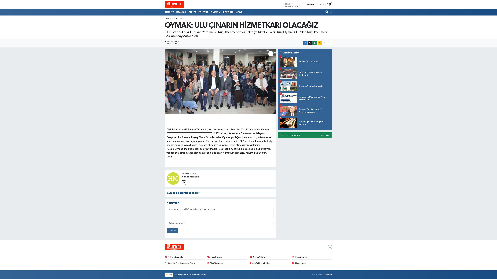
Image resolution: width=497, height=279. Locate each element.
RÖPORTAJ (228, 12)
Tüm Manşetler (216, 263)
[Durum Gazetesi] (174, 4)
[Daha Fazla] (320, 43)
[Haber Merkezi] (173, 178)
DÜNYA (192, 12)
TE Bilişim (328, 275)
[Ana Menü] (330, 12)
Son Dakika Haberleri (261, 263)
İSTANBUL (181, 12)
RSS (170, 275)
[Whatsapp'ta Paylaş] (314, 43)
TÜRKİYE (169, 12)
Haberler (169, 19)
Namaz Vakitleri (259, 257)
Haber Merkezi (190, 176)
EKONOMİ (216, 12)
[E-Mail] (184, 182)
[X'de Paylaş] (310, 43)
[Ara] (327, 12)
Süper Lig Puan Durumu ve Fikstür (181, 263)
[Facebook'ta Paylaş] (305, 43)
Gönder (172, 231)
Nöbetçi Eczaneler (176, 257)
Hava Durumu (216, 257)
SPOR (239, 12)
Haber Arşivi (300, 263)
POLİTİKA (203, 12)
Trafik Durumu (301, 257)
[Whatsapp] (330, 247)
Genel (179, 19)
